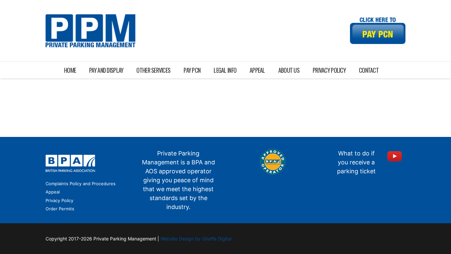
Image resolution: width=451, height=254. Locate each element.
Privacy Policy (59, 200)
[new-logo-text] (90, 30)
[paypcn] (377, 31)
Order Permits (60, 208)
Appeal (53, 191)
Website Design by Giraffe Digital (195, 238)
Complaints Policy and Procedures (81, 183)
